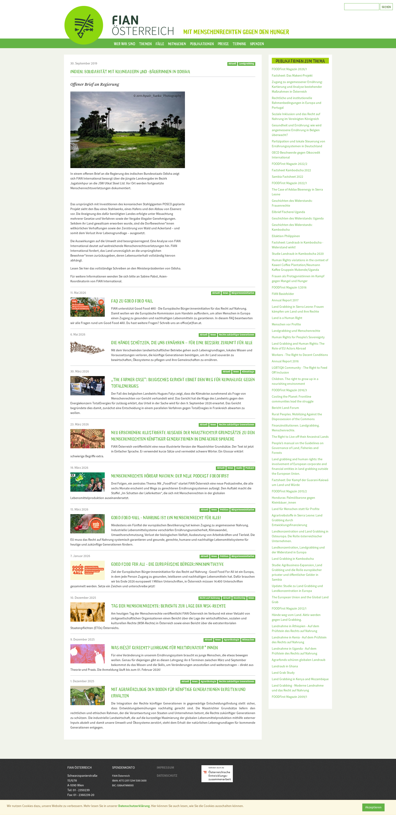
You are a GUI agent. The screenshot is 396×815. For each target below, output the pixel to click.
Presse (223, 43)
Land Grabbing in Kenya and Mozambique (300, 679)
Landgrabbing (246, 63)
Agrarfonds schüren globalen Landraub (298, 660)
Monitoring (239, 597)
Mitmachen (177, 43)
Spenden (257, 43)
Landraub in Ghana (285, 666)
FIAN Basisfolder (283, 294)
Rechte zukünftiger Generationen (236, 334)
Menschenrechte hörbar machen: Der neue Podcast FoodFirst (170, 475)
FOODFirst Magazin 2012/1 (289, 608)
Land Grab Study (283, 673)
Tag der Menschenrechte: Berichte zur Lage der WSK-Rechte (168, 605)
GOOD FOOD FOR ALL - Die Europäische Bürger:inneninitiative (167, 564)
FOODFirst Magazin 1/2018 (289, 287)
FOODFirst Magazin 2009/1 (289, 697)
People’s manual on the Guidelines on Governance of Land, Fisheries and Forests (298, 448)
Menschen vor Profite (286, 324)
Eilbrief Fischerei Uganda (288, 212)
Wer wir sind (124, 43)
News (225, 292)
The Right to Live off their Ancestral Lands (300, 437)
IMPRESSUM (165, 767)
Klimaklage (248, 371)
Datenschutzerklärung (134, 806)
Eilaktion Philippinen (286, 236)
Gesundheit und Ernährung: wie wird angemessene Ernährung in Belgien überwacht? (297, 130)
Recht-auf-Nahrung (210, 597)
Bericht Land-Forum (285, 408)
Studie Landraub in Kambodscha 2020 (298, 254)
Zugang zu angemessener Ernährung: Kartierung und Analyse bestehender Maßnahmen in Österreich (297, 87)
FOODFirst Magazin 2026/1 (289, 69)
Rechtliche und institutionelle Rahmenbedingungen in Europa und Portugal (296, 103)
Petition (224, 509)
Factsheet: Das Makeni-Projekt (292, 75)
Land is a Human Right (287, 318)
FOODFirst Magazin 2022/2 (289, 164)
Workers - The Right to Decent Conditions (300, 355)
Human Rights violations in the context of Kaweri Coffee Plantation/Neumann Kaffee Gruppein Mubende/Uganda (300, 265)
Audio (239, 467)
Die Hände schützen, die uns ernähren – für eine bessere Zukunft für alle (182, 342)
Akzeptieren (373, 807)
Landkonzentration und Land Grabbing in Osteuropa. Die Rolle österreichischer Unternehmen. (300, 536)
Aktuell (232, 63)
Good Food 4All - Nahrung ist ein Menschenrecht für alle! (166, 517)
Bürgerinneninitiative (242, 556)
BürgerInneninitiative (242, 292)
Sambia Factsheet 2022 (287, 177)
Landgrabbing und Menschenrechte (296, 331)
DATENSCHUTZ (167, 775)
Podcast (249, 467)
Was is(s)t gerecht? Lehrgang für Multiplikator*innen (164, 647)
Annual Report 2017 (285, 300)
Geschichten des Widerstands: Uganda (298, 218)
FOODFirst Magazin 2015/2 (289, 491)
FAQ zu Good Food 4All (132, 300)
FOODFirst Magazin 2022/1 (289, 183)
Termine (239, 43)
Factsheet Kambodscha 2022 (291, 170)
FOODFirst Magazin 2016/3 (289, 390)
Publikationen (202, 43)
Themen (145, 43)
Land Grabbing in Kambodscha (293, 559)
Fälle (160, 43)
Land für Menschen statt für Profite (295, 509)
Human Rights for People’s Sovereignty (298, 337)
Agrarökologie (231, 639)
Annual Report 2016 (285, 361)
